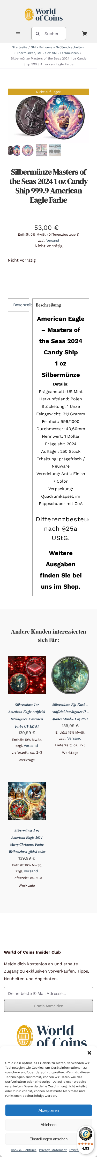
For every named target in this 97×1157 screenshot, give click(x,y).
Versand (52, 240)
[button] (89, 1052)
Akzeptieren (49, 1110)
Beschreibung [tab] (21, 304)
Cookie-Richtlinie (23, 1150)
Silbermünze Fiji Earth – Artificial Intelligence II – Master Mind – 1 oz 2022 (70, 712)
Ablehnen (48, 1124)
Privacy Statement (53, 1150)
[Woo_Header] (44, 6)
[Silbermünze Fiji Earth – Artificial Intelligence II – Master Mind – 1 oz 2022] (70, 659)
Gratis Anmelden (48, 1006)
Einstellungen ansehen (48, 1139)
